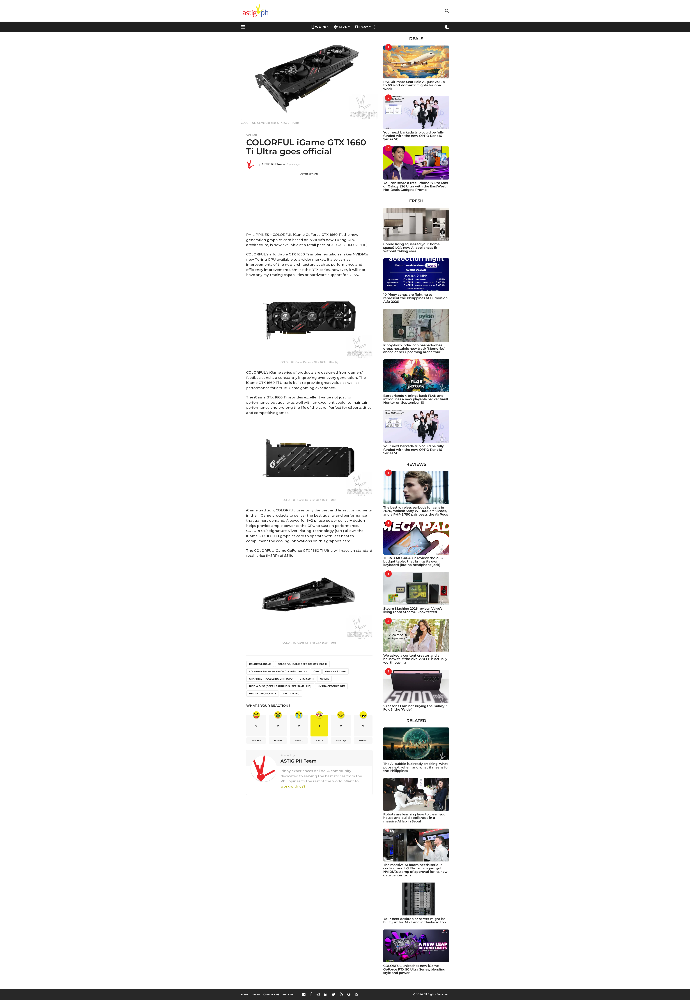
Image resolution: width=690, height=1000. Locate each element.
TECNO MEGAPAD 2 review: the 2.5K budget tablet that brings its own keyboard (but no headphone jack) (413, 561)
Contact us (271, 994)
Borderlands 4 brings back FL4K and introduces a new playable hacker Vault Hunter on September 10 (415, 399)
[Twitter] (333, 994)
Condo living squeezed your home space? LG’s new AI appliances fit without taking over (411, 247)
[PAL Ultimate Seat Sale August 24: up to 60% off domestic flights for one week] (416, 62)
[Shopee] (348, 994)
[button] (447, 10)
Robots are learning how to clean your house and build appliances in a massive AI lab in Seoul (415, 817)
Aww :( (299, 740)
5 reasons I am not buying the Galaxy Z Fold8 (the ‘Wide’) (415, 707)
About (256, 994)
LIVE (343, 27)
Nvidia (324, 678)
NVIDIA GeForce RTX (262, 693)
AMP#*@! (341, 740)
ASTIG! (319, 740)
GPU (316, 671)
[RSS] (356, 994)
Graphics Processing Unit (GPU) (271, 678)
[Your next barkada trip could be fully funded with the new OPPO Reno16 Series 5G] (416, 112)
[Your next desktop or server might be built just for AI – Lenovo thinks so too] (416, 899)
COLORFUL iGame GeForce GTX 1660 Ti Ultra (278, 671)
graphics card (335, 671)
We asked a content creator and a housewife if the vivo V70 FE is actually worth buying (415, 659)
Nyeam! (363, 740)
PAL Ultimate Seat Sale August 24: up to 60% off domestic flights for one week (414, 85)
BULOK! (278, 740)
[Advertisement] (309, 201)
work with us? (292, 786)
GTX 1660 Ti (307, 678)
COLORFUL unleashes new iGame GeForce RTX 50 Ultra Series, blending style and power (414, 969)
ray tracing (290, 693)
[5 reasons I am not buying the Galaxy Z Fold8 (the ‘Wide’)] (416, 686)
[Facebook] (311, 994)
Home (245, 994)
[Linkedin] (325, 994)
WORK (320, 27)
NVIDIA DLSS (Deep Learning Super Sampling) (280, 686)
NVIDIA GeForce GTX (331, 686)
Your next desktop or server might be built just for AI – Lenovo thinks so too (414, 920)
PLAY (363, 27)
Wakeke (256, 740)
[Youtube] (341, 994)
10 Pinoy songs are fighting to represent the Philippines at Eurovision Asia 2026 (415, 298)
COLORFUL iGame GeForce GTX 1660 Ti (302, 664)
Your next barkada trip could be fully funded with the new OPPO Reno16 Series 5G (413, 135)
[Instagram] (318, 994)
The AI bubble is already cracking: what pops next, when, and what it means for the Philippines (416, 767)
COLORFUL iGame (260, 664)
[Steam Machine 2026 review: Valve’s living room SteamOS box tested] (416, 588)
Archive (287, 994)
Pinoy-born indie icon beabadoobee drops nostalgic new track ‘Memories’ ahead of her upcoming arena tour (414, 348)
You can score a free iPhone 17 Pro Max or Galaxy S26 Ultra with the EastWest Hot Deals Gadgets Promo (415, 186)
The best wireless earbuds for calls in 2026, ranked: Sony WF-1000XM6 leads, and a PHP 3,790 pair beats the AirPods (415, 510)
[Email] (303, 994)
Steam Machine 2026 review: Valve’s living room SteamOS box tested (412, 610)
